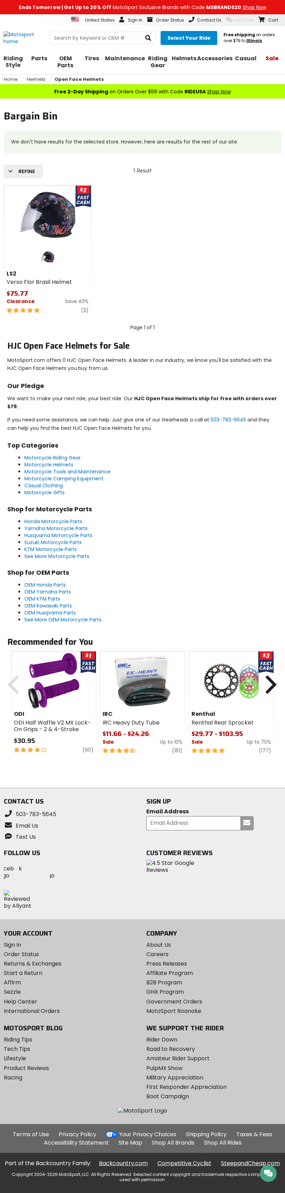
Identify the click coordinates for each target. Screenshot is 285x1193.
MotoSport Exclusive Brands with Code (142, 7)
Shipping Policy (206, 1134)
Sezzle (12, 992)
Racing (13, 1078)
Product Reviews (26, 1068)
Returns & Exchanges (33, 964)
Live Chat (244, 20)
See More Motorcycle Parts (56, 556)
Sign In (12, 945)
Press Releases (166, 964)
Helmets (36, 79)
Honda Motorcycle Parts (53, 521)
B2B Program (164, 982)
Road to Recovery (170, 1049)
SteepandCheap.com (250, 1163)
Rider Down (161, 1040)
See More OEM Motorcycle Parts (62, 619)
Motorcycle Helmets (48, 464)
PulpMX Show (164, 1068)
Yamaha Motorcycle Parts (56, 528)
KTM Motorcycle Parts (50, 549)
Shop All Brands (173, 1143)
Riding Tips (18, 1040)
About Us (158, 945)
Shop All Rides (223, 1143)
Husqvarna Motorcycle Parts (58, 535)
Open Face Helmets (79, 79)
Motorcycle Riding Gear (52, 457)
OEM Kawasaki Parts (48, 605)
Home (11, 79)
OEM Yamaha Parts (47, 591)
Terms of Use (31, 1134)
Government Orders (174, 1002)
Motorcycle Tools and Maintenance (67, 471)
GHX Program (165, 992)
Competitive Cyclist (184, 1163)
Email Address (167, 811)
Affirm (12, 982)
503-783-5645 (228, 419)
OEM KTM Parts (42, 598)
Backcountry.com (123, 1163)
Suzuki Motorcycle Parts (53, 542)
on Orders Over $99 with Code (142, 91)
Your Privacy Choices (147, 1134)
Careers (157, 954)
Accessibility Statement (76, 1143)
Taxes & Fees (254, 1134)
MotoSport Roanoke (173, 1011)
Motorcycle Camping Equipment (64, 478)
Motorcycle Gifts (44, 492)
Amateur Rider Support (178, 1058)
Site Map (130, 1143)
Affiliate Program (169, 973)
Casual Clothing (43, 485)
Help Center (20, 1002)
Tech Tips (17, 1049)
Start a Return (23, 973)
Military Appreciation (174, 1078)
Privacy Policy (77, 1134)
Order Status (21, 954)
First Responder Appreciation (186, 1087)
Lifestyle (15, 1058)
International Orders (32, 1011)
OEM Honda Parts (45, 584)
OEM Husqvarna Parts (50, 612)
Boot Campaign (167, 1096)
